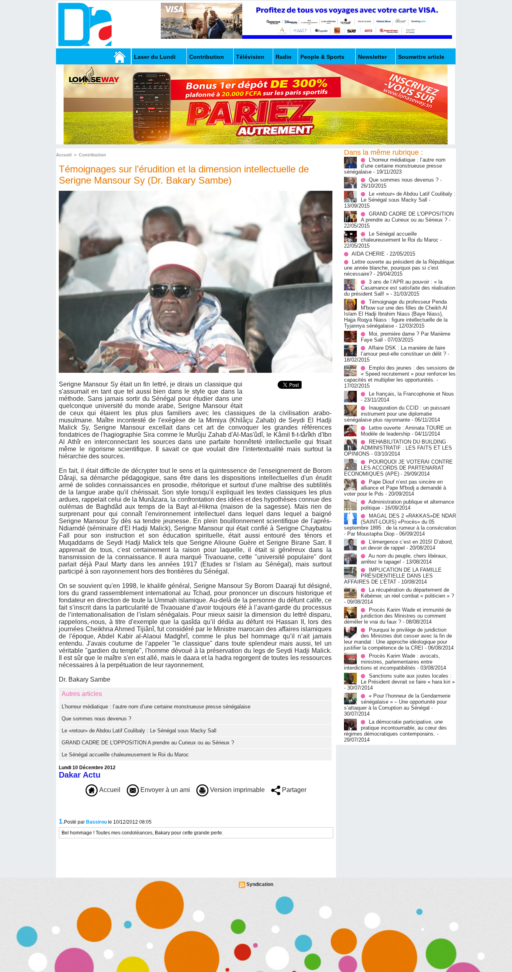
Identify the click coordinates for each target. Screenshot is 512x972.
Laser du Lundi (155, 57)
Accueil (64, 154)
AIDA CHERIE (368, 254)
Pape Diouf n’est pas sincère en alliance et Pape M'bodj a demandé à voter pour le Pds (395, 488)
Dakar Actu (79, 774)
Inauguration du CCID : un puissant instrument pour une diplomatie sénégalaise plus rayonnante (397, 414)
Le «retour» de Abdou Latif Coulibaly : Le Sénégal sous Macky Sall (139, 731)
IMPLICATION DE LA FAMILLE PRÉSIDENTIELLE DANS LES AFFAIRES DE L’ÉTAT (393, 576)
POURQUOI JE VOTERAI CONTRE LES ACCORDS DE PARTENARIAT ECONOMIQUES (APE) (398, 468)
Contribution (206, 57)
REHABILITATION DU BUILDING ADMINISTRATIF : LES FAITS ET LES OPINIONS (398, 448)
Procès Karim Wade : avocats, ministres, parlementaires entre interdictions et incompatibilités (392, 662)
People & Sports (322, 57)
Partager (293, 789)
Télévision (250, 57)
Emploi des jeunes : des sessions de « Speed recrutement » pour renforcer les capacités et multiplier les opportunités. (400, 374)
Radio (284, 57)
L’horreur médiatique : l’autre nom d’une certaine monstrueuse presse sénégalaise (156, 707)
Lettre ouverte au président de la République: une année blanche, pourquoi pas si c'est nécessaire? (400, 268)
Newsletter (372, 57)
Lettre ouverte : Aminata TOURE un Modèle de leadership (406, 431)
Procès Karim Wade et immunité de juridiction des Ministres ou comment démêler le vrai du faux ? (397, 616)
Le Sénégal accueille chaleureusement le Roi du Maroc (125, 755)
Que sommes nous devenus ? (96, 719)
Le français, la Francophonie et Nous (411, 394)
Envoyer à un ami (164, 789)
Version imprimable (236, 789)
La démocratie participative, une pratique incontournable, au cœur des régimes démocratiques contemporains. (395, 728)
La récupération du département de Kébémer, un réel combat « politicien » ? (407, 593)
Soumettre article (421, 57)
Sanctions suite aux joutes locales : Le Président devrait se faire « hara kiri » (408, 679)
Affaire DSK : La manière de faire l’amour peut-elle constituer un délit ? (403, 351)
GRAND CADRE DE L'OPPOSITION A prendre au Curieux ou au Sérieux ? (148, 743)
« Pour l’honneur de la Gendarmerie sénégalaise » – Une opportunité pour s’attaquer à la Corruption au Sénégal (397, 702)
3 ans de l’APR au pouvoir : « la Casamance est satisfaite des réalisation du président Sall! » (399, 288)
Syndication (259, 884)
